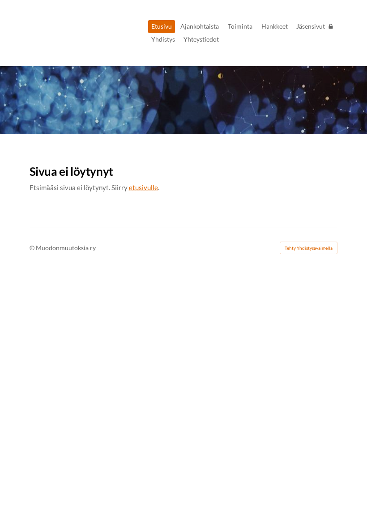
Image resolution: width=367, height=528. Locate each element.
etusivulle (143, 187)
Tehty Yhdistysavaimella (309, 248)
